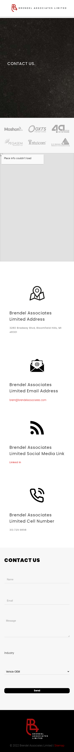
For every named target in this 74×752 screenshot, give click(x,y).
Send (37, 690)
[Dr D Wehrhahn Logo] (60, 142)
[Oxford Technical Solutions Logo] (37, 129)
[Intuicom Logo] (37, 142)
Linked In (15, 462)
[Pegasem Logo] (13, 142)
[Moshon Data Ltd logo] (13, 129)
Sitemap (59, 745)
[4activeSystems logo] (60, 129)
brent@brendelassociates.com (27, 400)
